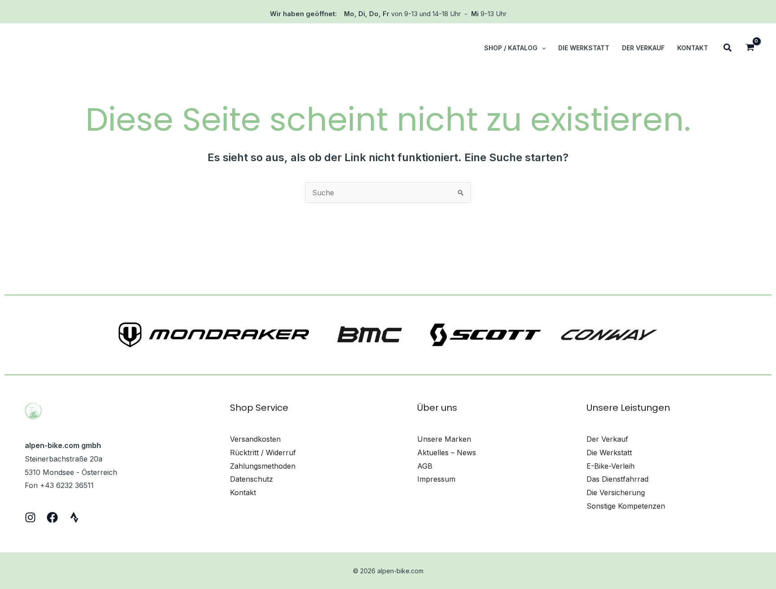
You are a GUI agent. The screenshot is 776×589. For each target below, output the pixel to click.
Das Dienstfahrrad (617, 479)
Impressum (436, 479)
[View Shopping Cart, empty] (749, 48)
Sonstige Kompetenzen (625, 505)
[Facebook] (52, 517)
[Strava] (74, 517)
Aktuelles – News (446, 452)
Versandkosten (255, 439)
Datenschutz (251, 479)
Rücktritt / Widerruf (263, 452)
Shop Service (259, 407)
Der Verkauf (607, 439)
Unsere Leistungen (628, 407)
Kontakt (243, 492)
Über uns (437, 407)
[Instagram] (30, 517)
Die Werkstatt (609, 452)
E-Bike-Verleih (610, 466)
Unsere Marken (444, 439)
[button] (542, 48)
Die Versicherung (615, 492)
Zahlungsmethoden (262, 466)
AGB (424, 466)
